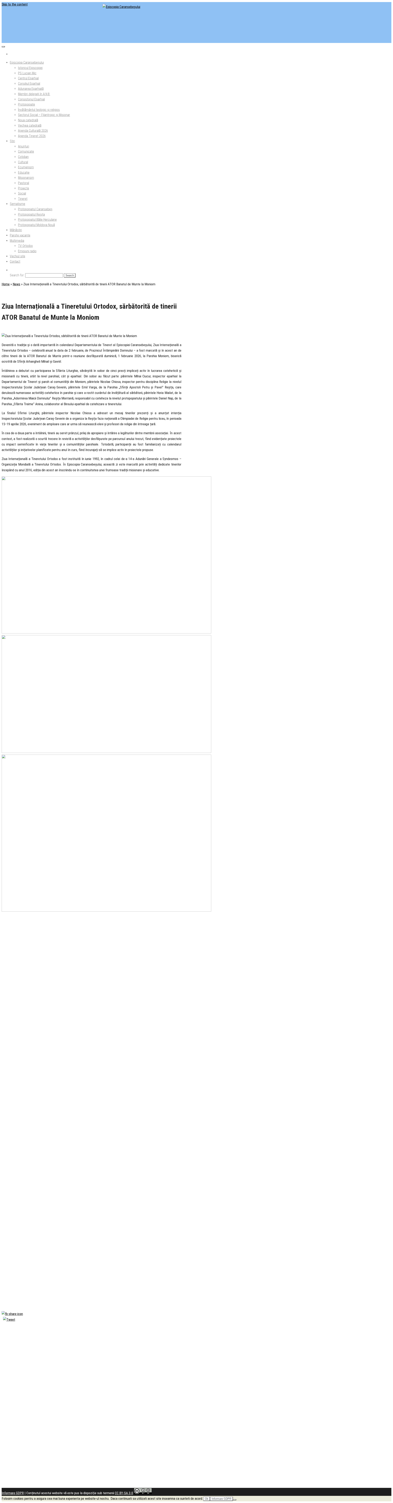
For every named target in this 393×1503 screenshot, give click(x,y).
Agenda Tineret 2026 (32, 136)
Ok (206, 1498)
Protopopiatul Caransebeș (35, 209)
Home (6, 284)
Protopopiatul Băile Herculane (37, 220)
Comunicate (26, 151)
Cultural (23, 162)
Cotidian (23, 157)
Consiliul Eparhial (29, 84)
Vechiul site (17, 256)
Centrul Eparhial (28, 78)
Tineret (22, 199)
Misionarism (26, 178)
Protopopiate (26, 104)
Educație (23, 172)
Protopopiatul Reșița (31, 214)
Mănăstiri (16, 230)
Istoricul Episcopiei (30, 68)
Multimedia (17, 241)
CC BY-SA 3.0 (124, 1493)
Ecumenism (26, 167)
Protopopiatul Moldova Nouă (36, 225)
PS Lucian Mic (27, 73)
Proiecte (23, 188)
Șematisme (17, 204)
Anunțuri (23, 146)
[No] (234, 1499)
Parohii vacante (20, 235)
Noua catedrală (28, 120)
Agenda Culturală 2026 (33, 131)
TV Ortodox (25, 246)
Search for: (17, 275)
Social (22, 193)
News (16, 284)
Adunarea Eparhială (31, 89)
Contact (15, 261)
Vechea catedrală (29, 125)
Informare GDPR (13, 1493)
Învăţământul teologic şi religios (39, 110)
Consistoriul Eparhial (31, 99)
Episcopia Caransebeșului (27, 62)
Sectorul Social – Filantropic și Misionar (44, 115)
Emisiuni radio (27, 251)
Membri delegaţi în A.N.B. (34, 94)
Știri (12, 141)
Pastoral (23, 183)
